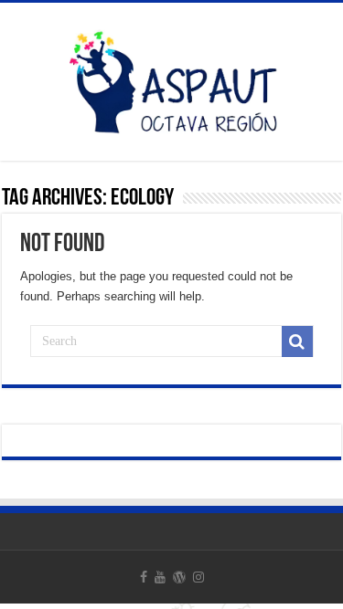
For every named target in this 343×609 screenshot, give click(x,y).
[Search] (297, 341)
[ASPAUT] (172, 78)
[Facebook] (143, 577)
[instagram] (198, 577)
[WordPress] (179, 577)
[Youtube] (160, 577)
